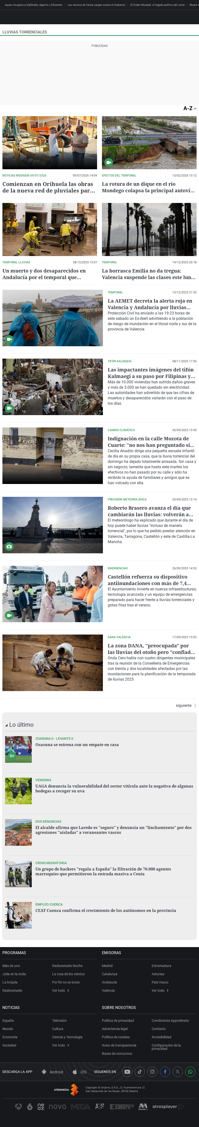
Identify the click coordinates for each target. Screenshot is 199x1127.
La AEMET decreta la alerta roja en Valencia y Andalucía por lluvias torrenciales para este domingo (150, 307)
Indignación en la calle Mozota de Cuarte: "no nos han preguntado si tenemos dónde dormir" (149, 445)
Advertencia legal (115, 1029)
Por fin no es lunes (66, 982)
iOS (83, 1072)
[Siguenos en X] (178, 1072)
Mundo (7, 1029)
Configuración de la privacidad (166, 1047)
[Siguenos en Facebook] (165, 1072)
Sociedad (9, 1045)
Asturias (158, 974)
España (8, 1020)
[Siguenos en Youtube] (127, 1072)
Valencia (108, 990)
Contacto (159, 1029)
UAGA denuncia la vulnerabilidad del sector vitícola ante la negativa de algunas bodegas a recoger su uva (114, 788)
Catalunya (109, 974)
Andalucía (109, 982)
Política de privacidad (118, 1020)
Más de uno (11, 966)
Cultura (57, 1029)
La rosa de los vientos (68, 974)
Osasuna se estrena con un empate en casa (77, 744)
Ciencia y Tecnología (67, 1037)
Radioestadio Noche (67, 966)
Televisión (59, 1020)
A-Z (188, 108)
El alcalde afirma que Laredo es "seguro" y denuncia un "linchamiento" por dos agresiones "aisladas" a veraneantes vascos (113, 830)
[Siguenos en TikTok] (140, 1072)
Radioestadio (12, 990)
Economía (9, 1037)
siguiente (183, 705)
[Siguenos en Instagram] (152, 1072)
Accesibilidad (161, 1037)
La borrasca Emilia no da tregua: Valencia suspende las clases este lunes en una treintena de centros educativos (149, 277)
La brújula (9, 982)
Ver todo (58, 990)
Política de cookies (116, 1037)
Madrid (107, 966)
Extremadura (161, 966)
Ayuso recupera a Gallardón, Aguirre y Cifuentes (33, 5)
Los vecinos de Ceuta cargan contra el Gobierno (96, 5)
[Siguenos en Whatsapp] (190, 1072)
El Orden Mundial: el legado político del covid (157, 5)
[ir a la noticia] (18, 749)
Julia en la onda (14, 974)
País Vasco (160, 982)
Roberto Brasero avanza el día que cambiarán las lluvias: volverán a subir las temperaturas (149, 514)
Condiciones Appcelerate (170, 1020)
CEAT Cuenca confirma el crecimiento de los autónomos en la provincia (105, 910)
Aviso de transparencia (119, 1045)
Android (56, 1072)
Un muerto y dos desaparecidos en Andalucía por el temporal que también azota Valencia (44, 277)
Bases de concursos (117, 1053)
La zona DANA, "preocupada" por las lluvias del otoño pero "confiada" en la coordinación (152, 652)
